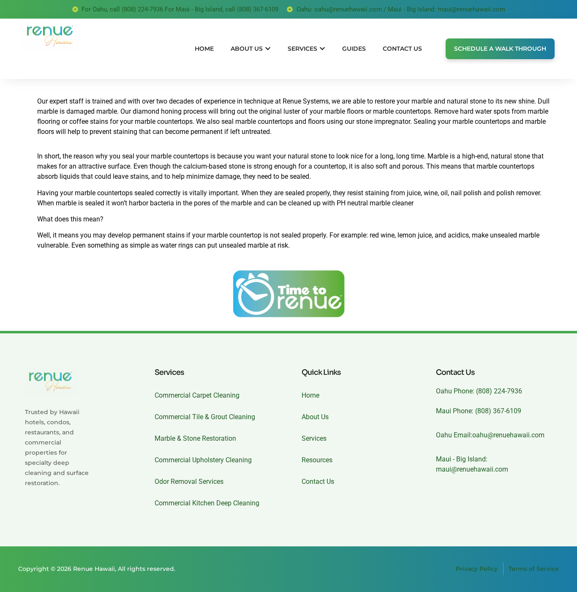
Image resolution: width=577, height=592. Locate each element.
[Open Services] (322, 48)
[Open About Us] (268, 48)
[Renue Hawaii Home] (74, 36)
